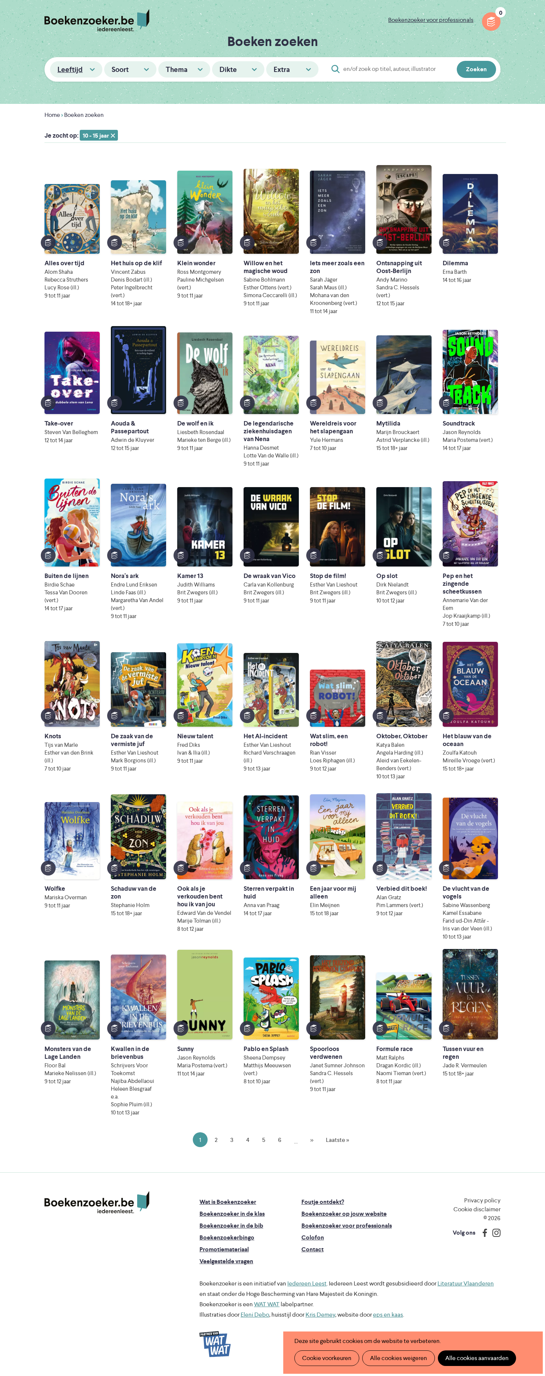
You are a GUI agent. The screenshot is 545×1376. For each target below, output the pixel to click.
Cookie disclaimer (477, 1209)
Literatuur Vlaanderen (465, 1283)
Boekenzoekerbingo (226, 1237)
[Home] (96, 1202)
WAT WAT (267, 1304)
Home (52, 115)
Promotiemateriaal (224, 1249)
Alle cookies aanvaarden (477, 1358)
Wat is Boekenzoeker (227, 1202)
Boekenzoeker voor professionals (430, 20)
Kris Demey (320, 1314)
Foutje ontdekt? (322, 1202)
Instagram (494, 1233)
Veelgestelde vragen (226, 1261)
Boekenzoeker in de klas (232, 1214)
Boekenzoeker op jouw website (344, 1214)
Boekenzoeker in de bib (231, 1225)
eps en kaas (388, 1314)
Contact (312, 1249)
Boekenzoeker (96, 20)
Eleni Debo (255, 1314)
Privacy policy (482, 1200)
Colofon (312, 1237)
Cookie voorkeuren (326, 1358)
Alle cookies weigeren (398, 1358)
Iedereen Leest (307, 1283)
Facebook (483, 1233)
